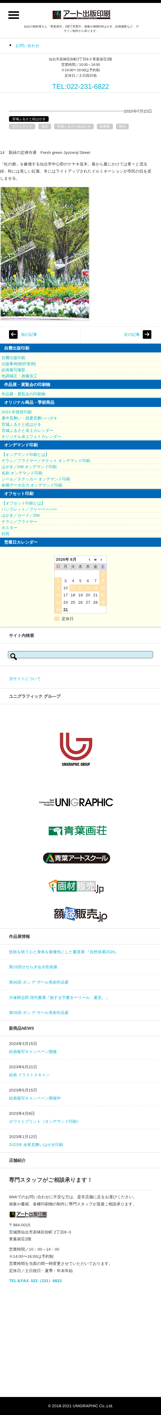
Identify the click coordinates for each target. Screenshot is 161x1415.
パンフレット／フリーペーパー (29, 509)
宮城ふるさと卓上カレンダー (27, 430)
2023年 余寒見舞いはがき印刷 (36, 1144)
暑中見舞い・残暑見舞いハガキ (29, 418)
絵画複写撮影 (13, 370)
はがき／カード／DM (20, 515)
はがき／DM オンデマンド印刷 (29, 467)
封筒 (5, 534)
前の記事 (29, 334)
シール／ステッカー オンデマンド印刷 (35, 479)
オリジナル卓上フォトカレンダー (31, 436)
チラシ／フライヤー (19, 521)
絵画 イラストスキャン (29, 1075)
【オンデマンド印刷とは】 (25, 454)
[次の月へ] (103, 559)
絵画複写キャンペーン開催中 (35, 1098)
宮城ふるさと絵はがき (29, 119)
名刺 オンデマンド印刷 (21, 473)
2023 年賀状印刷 (16, 412)
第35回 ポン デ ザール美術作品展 (39, 1012)
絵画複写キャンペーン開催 (33, 1051)
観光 (122, 126)
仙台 (44, 126)
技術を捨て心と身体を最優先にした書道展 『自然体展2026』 (64, 952)
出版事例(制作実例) (18, 364)
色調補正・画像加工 (19, 376)
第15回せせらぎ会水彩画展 (33, 967)
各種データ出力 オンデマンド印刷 (31, 485)
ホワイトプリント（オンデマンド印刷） (45, 1121)
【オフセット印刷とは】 (23, 503)
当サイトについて (25, 678)
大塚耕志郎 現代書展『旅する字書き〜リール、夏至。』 (59, 997)
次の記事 (132, 334)
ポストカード (22, 126)
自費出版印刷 (13, 358)
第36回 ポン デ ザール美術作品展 (39, 982)
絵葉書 (105, 126)
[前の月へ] (88, 559)
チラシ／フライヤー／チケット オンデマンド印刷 (45, 460)
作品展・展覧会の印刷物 (23, 394)
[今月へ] (95, 559)
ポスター (9, 528)
